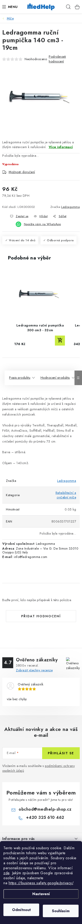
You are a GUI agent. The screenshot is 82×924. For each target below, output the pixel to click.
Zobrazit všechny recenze (34, 670)
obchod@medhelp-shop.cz (45, 809)
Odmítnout (21, 909)
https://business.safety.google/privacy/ (41, 883)
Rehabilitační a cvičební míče (66, 495)
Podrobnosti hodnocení (57, 59)
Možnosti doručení (22, 172)
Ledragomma (70, 207)
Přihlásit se (61, 753)
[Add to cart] (60, 341)
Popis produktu (19, 377)
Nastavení (41, 894)
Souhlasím (60, 911)
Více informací (61, 147)
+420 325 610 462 (45, 817)
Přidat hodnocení (41, 616)
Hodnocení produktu (55, 377)
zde (6, 873)
